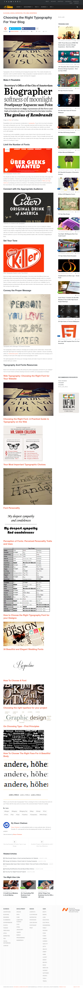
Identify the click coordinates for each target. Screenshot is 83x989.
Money (45, 959)
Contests (32, 912)
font (45, 811)
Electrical (46, 922)
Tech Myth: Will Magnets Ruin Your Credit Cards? (68, 235)
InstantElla (61, 384)
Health (45, 949)
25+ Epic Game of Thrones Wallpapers (68, 321)
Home (44, 954)
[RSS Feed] (13, 1)
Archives (53, 1)
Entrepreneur (7, 922)
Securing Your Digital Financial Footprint (15, 871)
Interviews (33, 919)
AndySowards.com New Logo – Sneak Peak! (68, 276)
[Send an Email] (11, 1)
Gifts (44, 946)
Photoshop (33, 925)
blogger (7, 811)
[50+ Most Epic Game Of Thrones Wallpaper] (69, 100)
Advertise (76, 1)
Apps (18, 914)
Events (5, 925)
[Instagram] (18, 1)
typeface (25, 814)
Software (46, 973)
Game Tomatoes (62, 380)
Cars (44, 917)
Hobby (44, 951)
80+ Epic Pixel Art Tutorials (65, 90)
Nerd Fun (45, 967)
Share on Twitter (16, 28)
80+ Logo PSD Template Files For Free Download (68, 342)
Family (44, 928)
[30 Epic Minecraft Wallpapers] (69, 142)
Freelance (6, 930)
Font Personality (11, 507)
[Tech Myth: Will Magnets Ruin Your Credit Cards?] (69, 223)
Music (44, 965)
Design (18, 6)
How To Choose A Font (14, 680)
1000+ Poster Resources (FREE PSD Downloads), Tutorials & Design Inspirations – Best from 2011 (68, 45)
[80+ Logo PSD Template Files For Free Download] (69, 331)
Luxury (45, 957)
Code (18, 917)
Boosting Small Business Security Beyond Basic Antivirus (19, 868)
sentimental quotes (13, 353)
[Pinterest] (15, 1)
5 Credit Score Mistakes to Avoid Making (10, 894)
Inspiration (18, 13)
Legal (5, 933)
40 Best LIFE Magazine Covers (66, 194)
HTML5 (18, 927)
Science (45, 970)
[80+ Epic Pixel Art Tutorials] (69, 80)
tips (12, 814)
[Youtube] (9, 1)
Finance (5, 928)
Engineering (46, 925)
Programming (21, 937)
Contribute (68, 1)
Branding (6, 917)
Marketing (6, 935)
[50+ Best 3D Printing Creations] (69, 122)
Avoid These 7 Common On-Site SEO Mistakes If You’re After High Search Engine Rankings (68, 299)
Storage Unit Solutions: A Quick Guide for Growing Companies (21, 861)
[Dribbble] (20, 1)
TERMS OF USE (62, 986)
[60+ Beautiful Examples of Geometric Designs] (69, 162)
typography (32, 123)
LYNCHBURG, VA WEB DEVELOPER (20, 986)
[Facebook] (4, 1)
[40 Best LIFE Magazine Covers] (69, 184)
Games (45, 938)
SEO (4, 938)
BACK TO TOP (77, 986)
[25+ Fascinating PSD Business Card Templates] (28, 884)
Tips (51, 6)
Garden (45, 941)
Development (27, 6)
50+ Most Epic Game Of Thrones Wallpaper (67, 111)
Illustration (33, 914)
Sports (45, 975)
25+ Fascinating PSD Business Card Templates (27, 895)
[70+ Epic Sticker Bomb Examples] (69, 245)
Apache (19, 912)
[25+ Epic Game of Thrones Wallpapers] (69, 311)
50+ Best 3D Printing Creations (66, 132)
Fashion (45, 930)
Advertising (7, 912)
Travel (45, 981)
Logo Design (33, 922)
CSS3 (18, 924)
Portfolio (60, 1)
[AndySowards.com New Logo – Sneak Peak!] (69, 265)
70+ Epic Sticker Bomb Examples (67, 256)
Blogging (6, 13)
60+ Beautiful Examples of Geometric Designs (68, 173)
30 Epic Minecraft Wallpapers (66, 152)
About (47, 1)
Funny (44, 935)
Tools (44, 978)
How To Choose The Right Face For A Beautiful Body (26, 755)
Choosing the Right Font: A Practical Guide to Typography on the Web (26, 420)
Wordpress (33, 13)
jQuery (19, 932)
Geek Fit (45, 943)
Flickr (10, 120)
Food (44, 933)
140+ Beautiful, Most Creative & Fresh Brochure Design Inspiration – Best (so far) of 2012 (68, 68)
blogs (32, 811)
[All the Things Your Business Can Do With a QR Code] (45, 884)
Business (43, 6)
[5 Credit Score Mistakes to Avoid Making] (10, 884)
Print (31, 928)
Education (46, 919)
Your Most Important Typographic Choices (24, 464)
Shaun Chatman (14, 31)
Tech (36, 6)
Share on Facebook (30, 28)
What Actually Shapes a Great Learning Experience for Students (21, 858)
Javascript (20, 929)
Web (27, 13)
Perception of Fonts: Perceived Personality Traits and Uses (27, 542)
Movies (45, 962)
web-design (43, 814)
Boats (44, 912)
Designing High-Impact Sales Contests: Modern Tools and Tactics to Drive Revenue (26, 864)
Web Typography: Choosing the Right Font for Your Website (26, 377)
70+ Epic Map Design (64, 214)
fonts (6, 814)
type (18, 814)
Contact (76, 3)
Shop (71, 3)
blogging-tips (23, 811)
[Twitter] (7, 1)
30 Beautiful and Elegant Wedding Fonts (23, 649)
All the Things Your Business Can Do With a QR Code (45, 895)
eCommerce (6, 919)
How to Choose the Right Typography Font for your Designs (26, 616)
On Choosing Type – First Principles (21, 726)
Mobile (19, 935)
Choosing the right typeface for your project (25, 707)
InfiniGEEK (61, 382)
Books (45, 914)
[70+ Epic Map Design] (69, 204)
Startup (5, 945)
